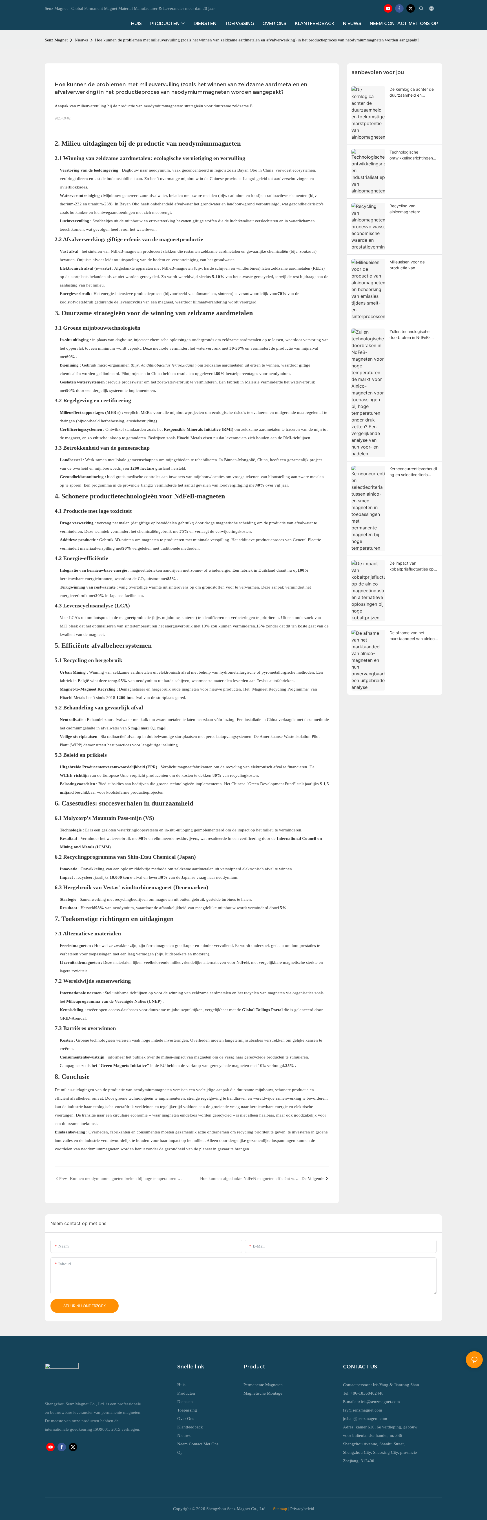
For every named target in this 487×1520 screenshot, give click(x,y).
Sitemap (280, 1508)
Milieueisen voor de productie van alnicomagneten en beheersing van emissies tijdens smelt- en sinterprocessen (412, 265)
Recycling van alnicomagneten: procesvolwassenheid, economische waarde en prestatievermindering (411, 209)
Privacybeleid (302, 1508)
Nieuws (81, 40)
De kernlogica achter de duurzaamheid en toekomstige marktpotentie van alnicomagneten (411, 92)
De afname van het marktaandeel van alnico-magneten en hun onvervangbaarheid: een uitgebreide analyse (412, 636)
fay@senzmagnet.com (362, 1410)
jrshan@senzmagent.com (365, 1418)
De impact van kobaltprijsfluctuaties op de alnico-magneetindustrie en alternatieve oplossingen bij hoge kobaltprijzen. (411, 566)
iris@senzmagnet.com (380, 1401)
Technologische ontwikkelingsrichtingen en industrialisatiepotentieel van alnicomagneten (411, 155)
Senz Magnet (56, 40)
